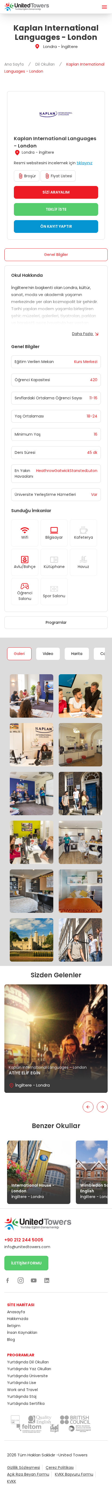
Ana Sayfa (14, 64)
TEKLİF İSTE (56, 209)
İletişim (13, 1325)
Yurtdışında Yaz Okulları (29, 1369)
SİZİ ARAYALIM (56, 192)
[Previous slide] (88, 1107)
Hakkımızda (17, 1318)
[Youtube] (33, 1280)
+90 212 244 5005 (23, 1240)
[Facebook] (7, 1280)
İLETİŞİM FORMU (26, 1263)
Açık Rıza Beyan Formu (28, 1474)
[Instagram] (20, 1280)
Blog (11, 1339)
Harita (76, 653)
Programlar (56, 622)
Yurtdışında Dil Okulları (28, 1362)
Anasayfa (16, 1312)
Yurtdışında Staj (21, 1396)
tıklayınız (84, 163)
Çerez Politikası (60, 1467)
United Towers (73, 1455)
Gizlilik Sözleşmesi (23, 1467)
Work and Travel (22, 1389)
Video (48, 653)
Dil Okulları (45, 64)
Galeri (19, 653)
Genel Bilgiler (56, 254)
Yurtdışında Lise (21, 1382)
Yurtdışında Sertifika (26, 1403)
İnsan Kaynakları (22, 1332)
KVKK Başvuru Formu (74, 1474)
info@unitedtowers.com (27, 1247)
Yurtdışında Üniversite (27, 1376)
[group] (56, 1038)
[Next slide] (102, 1107)
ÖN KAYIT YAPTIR (56, 226)
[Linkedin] (46, 1280)
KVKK (11, 1481)
